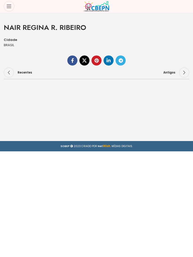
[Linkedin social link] (109, 60)
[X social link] (84, 60)
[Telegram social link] (121, 60)
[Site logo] (97, 6)
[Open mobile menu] (9, 6)
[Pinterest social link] (96, 60)
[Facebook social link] (72, 60)
